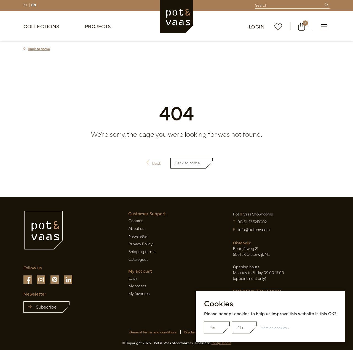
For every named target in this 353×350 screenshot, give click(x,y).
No (240, 327)
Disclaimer (192, 332)
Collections (41, 26)
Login (257, 26)
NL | (26, 4)
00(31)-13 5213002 (252, 221)
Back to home (187, 162)
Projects (98, 26)
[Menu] (324, 26)
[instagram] (41, 279)
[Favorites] (278, 26)
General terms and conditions (153, 332)
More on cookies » (275, 327)
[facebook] (28, 279)
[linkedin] (68, 279)
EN (33, 4)
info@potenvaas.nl (254, 229)
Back (156, 163)
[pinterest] (55, 279)
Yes (213, 327)
